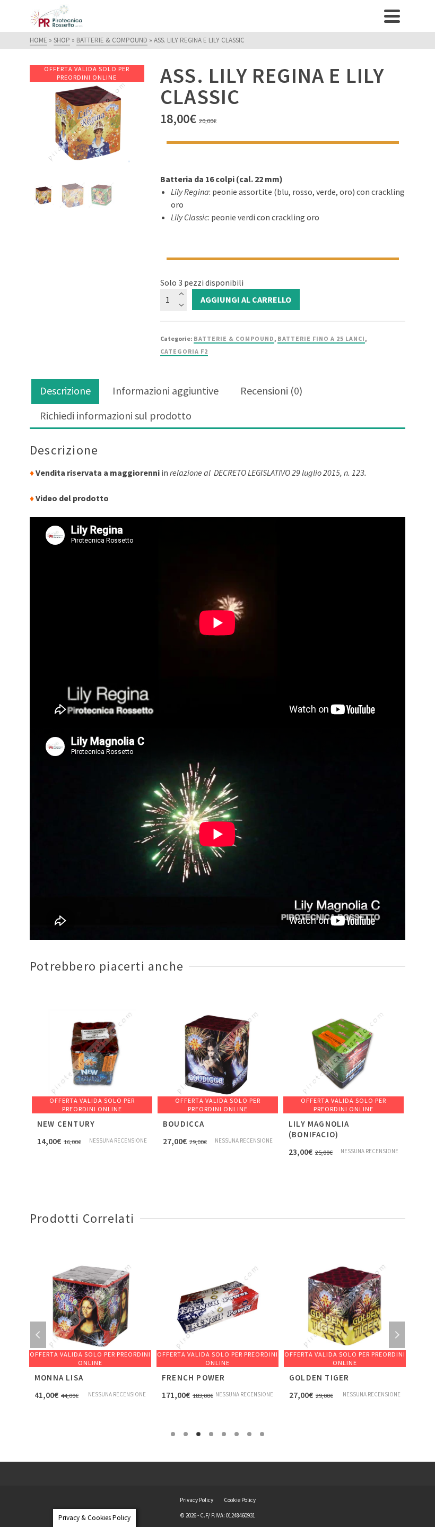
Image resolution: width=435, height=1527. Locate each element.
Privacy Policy (196, 1500)
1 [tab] (173, 1434)
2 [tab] (185, 1434)
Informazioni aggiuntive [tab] (165, 390)
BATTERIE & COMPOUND (234, 338)
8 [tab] (262, 1434)
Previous (38, 1335)
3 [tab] (198, 1434)
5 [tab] (224, 1434)
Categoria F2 (184, 351)
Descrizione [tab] (65, 390)
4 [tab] (211, 1434)
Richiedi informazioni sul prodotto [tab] (116, 415)
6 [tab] (236, 1434)
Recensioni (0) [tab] (271, 390)
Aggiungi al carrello (246, 299)
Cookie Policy (240, 1500)
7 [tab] (249, 1434)
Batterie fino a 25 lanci (321, 338)
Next (397, 1335)
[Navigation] (392, 16)
